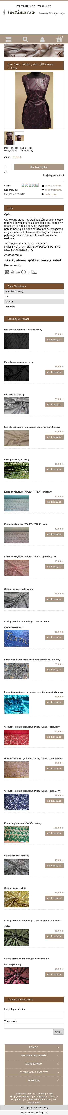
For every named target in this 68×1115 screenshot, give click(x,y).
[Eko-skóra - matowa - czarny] (19, 373)
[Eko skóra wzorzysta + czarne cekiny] (19, 341)
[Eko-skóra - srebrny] (19, 405)
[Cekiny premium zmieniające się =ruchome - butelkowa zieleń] (19, 937)
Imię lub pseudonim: (14, 1009)
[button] (8, 39)
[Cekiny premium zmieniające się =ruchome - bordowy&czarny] (19, 975)
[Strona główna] (34, 11)
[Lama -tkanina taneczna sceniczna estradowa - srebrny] (19, 671)
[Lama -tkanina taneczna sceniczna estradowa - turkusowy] (19, 704)
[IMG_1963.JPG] (19, 138)
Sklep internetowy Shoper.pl (34, 1112)
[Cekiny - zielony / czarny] (19, 470)
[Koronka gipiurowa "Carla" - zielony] (19, 834)
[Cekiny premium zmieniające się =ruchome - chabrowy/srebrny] (19, 638)
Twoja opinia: (11, 1021)
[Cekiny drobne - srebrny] (19, 867)
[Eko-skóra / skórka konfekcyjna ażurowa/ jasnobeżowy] (19, 438)
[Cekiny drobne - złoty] (19, 899)
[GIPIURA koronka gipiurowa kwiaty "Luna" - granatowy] (19, 802)
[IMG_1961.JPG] (9, 138)
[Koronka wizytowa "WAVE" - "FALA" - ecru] (19, 535)
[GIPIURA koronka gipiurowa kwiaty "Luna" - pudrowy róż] (19, 769)
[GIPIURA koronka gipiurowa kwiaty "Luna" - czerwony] (19, 737)
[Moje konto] (42, 39)
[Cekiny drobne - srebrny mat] (19, 600)
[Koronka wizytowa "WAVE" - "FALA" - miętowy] (19, 503)
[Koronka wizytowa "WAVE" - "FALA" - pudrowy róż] (19, 568)
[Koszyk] (59, 39)
